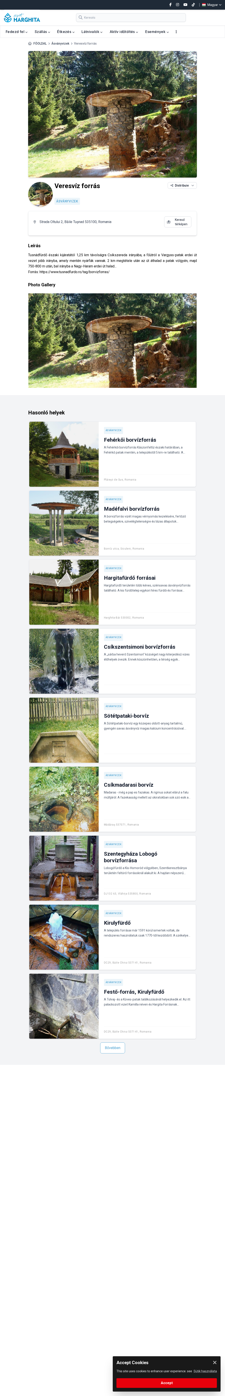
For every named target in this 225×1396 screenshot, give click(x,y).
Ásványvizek (60, 43)
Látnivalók (91, 31)
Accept (167, 1383)
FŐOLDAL (40, 43)
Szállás (41, 31)
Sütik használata (205, 1371)
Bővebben (112, 1048)
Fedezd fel (15, 31)
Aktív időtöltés (123, 31)
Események (156, 31)
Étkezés (64, 31)
